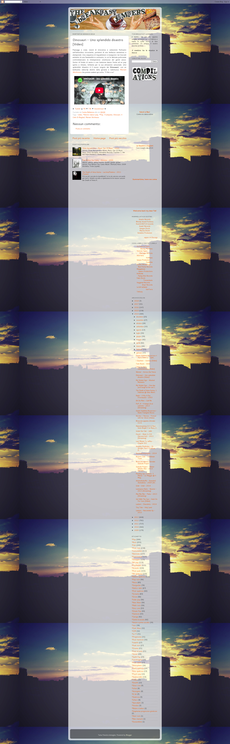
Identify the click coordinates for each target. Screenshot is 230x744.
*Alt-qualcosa (137, 574)
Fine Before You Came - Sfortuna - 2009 (97, 160)
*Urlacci (135, 700)
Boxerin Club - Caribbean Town (145, 457)
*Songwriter (136, 585)
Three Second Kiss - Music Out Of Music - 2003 (100, 148)
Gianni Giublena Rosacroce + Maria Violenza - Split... (146, 356)
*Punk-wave (136, 662)
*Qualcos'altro (137, 677)
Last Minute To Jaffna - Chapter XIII (144, 442)
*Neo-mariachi (137, 719)
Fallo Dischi (141, 278)
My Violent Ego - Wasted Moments (145, 381)
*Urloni (134, 688)
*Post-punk (136, 571)
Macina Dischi (145, 230)
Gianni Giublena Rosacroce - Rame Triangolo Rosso (146, 412)
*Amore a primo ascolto (140, 622)
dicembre (140, 317)
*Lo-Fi (134, 634)
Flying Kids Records (145, 276)
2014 (136, 314)
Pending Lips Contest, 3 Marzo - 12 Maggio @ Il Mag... (146, 475)
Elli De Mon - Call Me (144, 400)
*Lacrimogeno (137, 659)
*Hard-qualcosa (138, 668)
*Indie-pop (136, 599)
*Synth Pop (136, 657)
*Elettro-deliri (137, 588)
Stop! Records (147, 285)
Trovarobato (148, 280)
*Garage (135, 617)
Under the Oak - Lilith (144, 431)
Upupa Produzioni (143, 260)
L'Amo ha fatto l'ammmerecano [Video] (145, 368)
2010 (136, 527)
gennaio (139, 353)
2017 (136, 304)
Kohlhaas (149, 257)
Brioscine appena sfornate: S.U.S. (145, 422)
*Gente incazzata (138, 619)
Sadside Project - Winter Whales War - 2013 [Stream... (145, 469)
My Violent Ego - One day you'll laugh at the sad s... (146, 386)
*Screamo (135, 594)
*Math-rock (136, 605)
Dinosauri (116, 115)
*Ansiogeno (136, 691)
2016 (136, 307)
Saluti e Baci (144, 112)
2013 (136, 517)
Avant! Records (144, 226)
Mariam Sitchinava (92, 117)
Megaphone (141, 269)
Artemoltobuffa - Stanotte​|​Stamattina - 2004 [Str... (146, 482)
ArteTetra (140, 255)
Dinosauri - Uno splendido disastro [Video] (145, 376)
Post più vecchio (117, 138)
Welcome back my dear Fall (144, 211)
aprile (138, 343)
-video (79, 115)
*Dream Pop (136, 611)
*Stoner (135, 654)
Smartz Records (145, 219)
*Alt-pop (135, 562)
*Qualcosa (136, 697)
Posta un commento (83, 129)
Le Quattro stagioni (144, 145)
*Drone (134, 597)
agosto (139, 330)
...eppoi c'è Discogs (150, 237)
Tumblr (77, 108)
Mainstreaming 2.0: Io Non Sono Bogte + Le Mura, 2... (147, 427)
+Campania (108, 115)
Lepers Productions (145, 271)
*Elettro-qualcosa (138, 576)
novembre (140, 320)
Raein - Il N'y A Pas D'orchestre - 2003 (144, 396)
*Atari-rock (136, 716)
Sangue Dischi (144, 228)
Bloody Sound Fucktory (144, 221)
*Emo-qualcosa (137, 671)
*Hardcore (136, 614)
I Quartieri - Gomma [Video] (146, 360)
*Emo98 (135, 682)
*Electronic (136, 554)
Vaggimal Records (143, 282)
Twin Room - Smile (143, 364)
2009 (136, 530)
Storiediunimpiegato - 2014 (146, 453)
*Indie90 (135, 642)
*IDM (134, 631)
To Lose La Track (143, 246)
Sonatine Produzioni (144, 233)
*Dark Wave (136, 628)
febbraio (139, 349)
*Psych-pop (136, 674)
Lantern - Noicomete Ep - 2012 (145, 511)
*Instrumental (137, 551)
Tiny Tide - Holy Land (144, 507)
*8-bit (134, 694)
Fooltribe (149, 262)
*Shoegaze (136, 559)
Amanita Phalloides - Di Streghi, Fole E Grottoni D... (145, 448)
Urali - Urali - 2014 (143, 486)
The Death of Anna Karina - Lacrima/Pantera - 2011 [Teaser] (101, 173)
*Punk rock (136, 645)
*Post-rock (136, 548)
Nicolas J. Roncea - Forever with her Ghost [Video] (146, 417)
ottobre (139, 323)
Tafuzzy (140, 291)
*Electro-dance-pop (90, 115)
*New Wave (136, 602)
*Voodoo (135, 705)
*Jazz (134, 625)
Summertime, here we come (144, 179)
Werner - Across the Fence (146, 372)
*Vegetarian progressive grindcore (144, 711)
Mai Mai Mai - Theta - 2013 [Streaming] (146, 495)
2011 (136, 524)
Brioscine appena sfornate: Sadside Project (145, 462)
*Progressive (136, 637)
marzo (138, 346)
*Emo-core (136, 608)
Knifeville (140, 273)
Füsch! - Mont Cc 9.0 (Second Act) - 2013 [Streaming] (144, 436)
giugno (139, 336)
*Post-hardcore (138, 640)
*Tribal (134, 680)
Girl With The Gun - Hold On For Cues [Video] (146, 500)
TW (89, 108)
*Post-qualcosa (138, 591)
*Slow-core (136, 685)
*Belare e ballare (138, 708)
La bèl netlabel (142, 287)
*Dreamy (135, 648)
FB (84, 108)
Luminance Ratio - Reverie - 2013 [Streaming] (146, 490)
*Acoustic (135, 568)
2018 (136, 301)
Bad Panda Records (145, 267)
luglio (138, 333)
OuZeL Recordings (143, 264)
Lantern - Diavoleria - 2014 (146, 504)
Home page (99, 138)
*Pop (101, 115)
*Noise (134, 582)
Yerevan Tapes (142, 251)
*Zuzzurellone (137, 722)
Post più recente (81, 138)
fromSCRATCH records (144, 224)
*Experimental (137, 556)
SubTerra (149, 289)
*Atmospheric (137, 665)
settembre (140, 326)
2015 (136, 310)
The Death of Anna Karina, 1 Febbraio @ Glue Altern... (146, 391)
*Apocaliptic (136, 703)
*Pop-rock (136, 579)
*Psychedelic (136, 565)
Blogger (129, 735)
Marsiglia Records (146, 253)
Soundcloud (99, 108)
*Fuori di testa (137, 651)
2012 (136, 520)
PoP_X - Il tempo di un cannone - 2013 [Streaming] (144, 406)
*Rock (134, 542)
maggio (139, 339)
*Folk (134, 545)
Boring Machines (146, 248)
